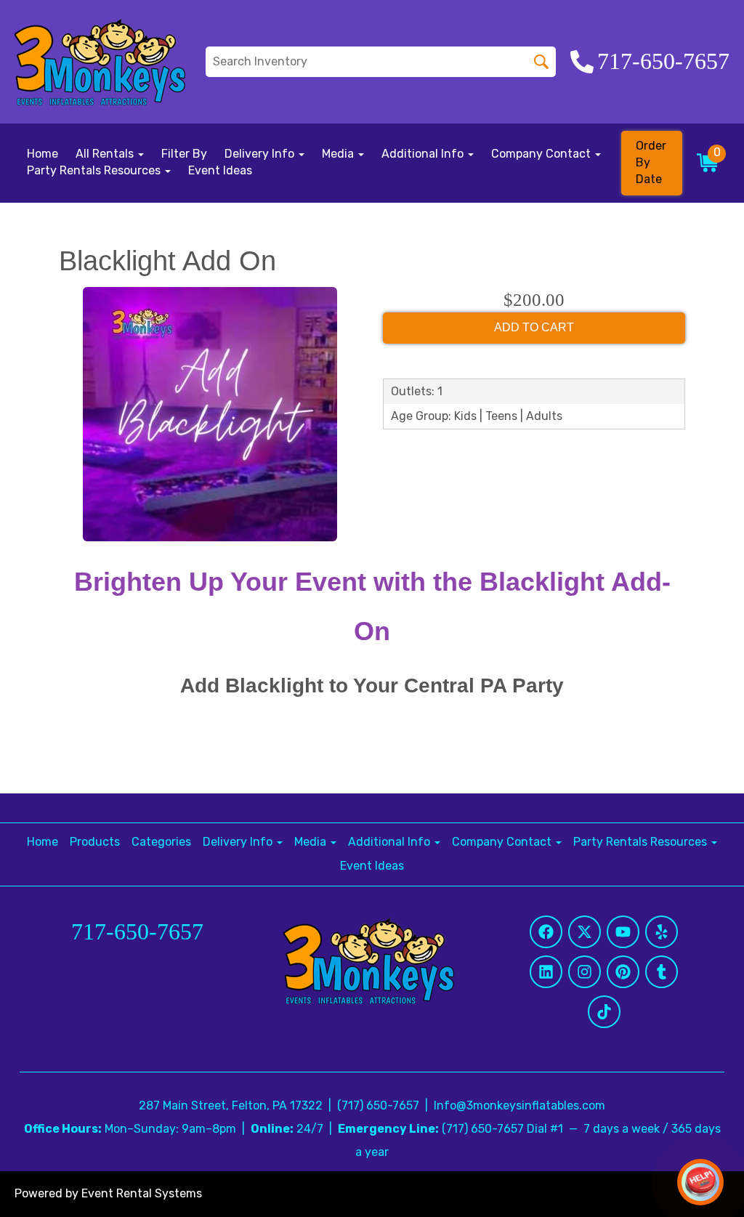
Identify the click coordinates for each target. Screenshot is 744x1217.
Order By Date (651, 162)
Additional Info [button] (423, 154)
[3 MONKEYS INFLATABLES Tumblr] (661, 971)
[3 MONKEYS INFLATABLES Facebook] (546, 931)
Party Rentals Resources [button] (95, 170)
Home (42, 154)
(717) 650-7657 (378, 1105)
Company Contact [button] (542, 154)
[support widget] (700, 1182)
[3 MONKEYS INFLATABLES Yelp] (661, 931)
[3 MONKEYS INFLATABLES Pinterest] (623, 971)
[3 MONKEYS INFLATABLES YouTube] (623, 931)
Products (95, 842)
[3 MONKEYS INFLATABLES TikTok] (604, 1011)
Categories (161, 842)
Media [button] (339, 154)
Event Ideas (220, 170)
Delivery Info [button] (261, 154)
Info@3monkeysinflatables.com (519, 1105)
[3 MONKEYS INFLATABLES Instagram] (584, 971)
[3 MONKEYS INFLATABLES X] (584, 931)
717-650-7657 (137, 931)
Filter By (184, 154)
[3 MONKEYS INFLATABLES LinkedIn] (546, 971)
